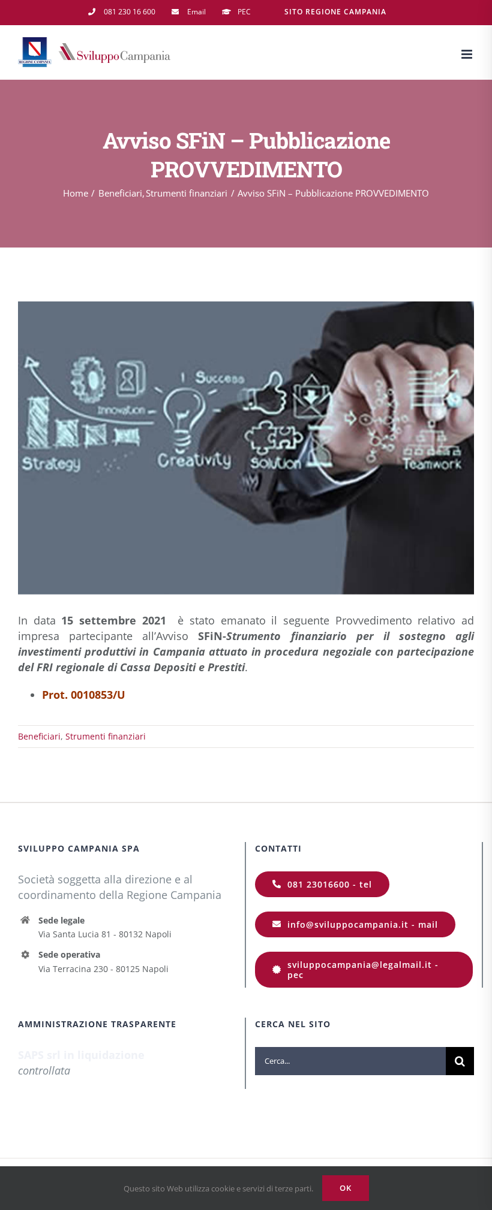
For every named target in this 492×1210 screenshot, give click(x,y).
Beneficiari (39, 736)
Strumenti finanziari (105, 736)
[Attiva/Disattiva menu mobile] (467, 54)
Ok (346, 1187)
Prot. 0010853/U (83, 694)
